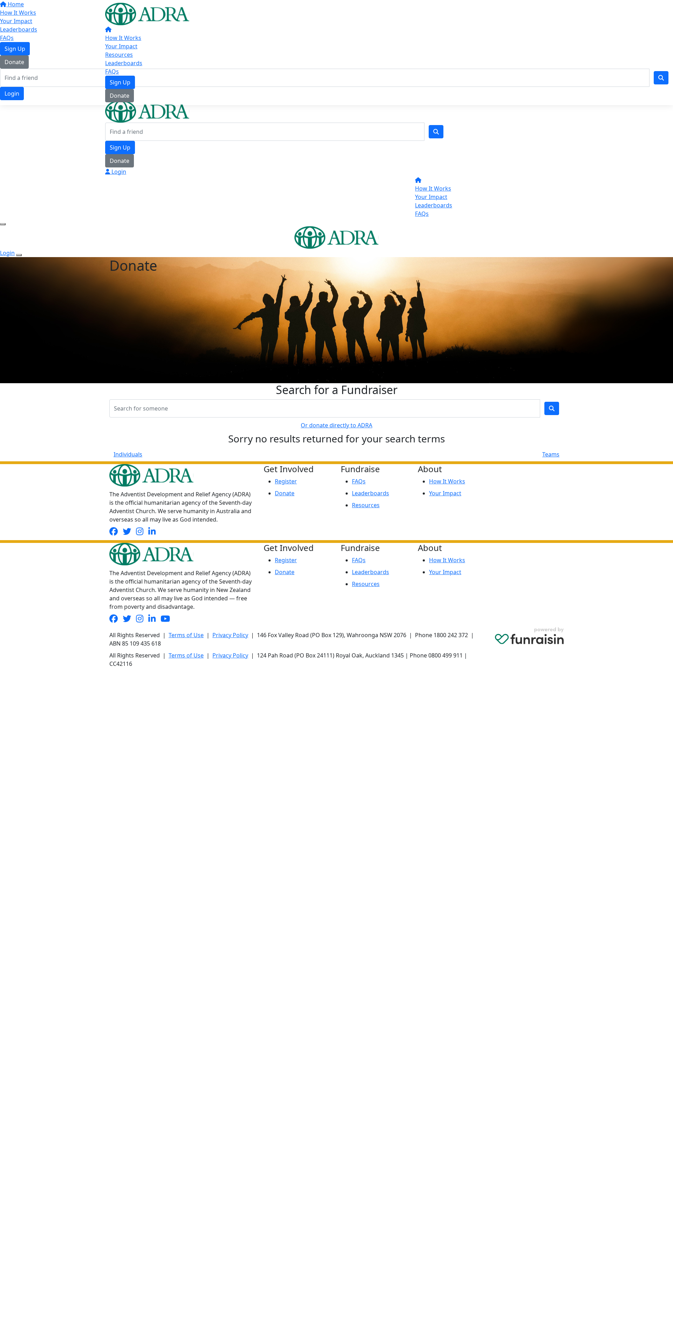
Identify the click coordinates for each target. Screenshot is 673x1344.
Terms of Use (186, 635)
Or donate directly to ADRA (336, 425)
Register (286, 481)
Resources (119, 54)
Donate (119, 95)
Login (118, 171)
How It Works (123, 38)
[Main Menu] (3, 224)
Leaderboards (123, 63)
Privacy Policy (230, 635)
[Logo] (147, 13)
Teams (550, 454)
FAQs (112, 71)
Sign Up (120, 82)
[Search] (436, 131)
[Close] (19, 255)
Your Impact (121, 46)
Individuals (128, 454)
